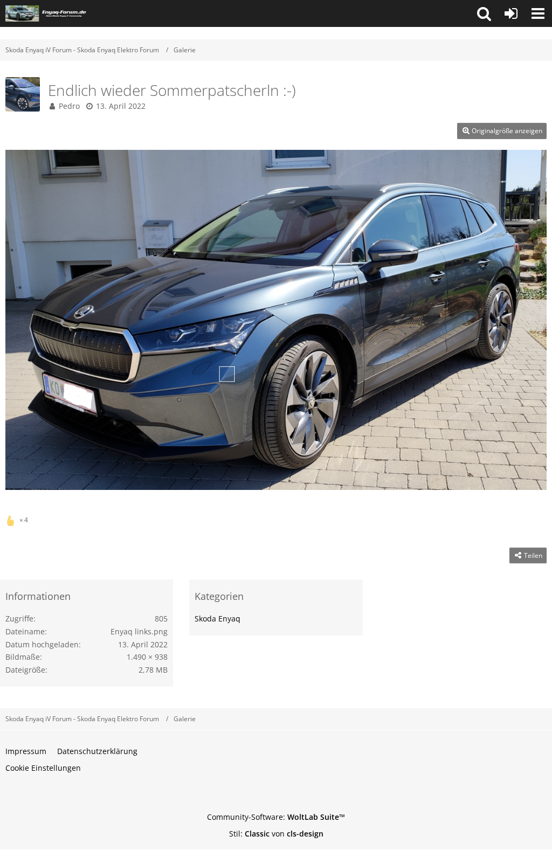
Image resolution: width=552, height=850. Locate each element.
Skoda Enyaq (217, 618)
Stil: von (276, 833)
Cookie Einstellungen (43, 768)
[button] (484, 13)
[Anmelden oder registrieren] (511, 13)
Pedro (69, 106)
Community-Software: (276, 817)
